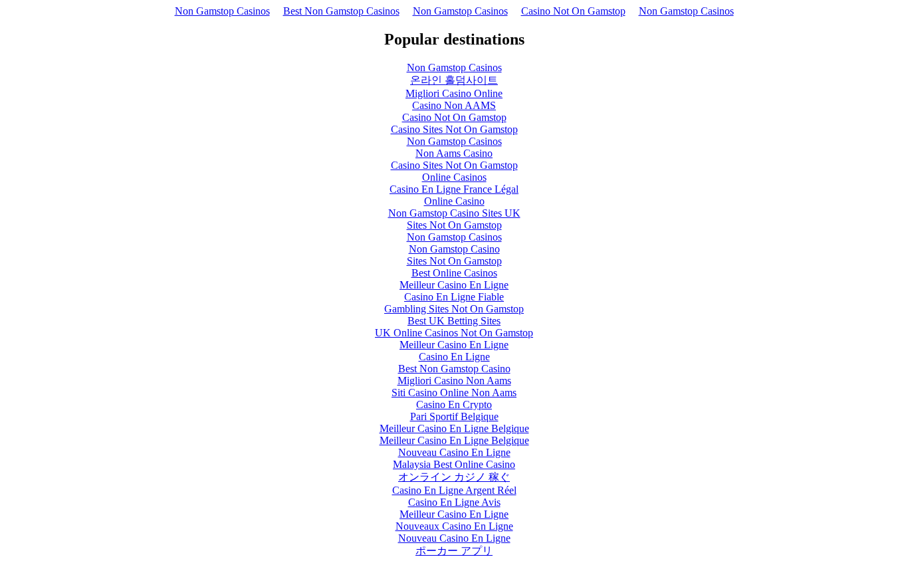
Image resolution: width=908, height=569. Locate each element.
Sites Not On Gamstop (454, 225)
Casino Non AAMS (454, 105)
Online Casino (454, 201)
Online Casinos (454, 177)
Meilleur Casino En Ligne (454, 284)
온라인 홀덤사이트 (454, 80)
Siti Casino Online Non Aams (454, 392)
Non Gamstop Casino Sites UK (454, 213)
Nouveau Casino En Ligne (454, 452)
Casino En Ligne (454, 356)
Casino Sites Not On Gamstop (454, 129)
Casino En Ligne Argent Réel (454, 490)
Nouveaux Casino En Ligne (454, 526)
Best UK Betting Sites (454, 320)
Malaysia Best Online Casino (454, 464)
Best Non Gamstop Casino (454, 368)
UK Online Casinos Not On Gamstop (454, 332)
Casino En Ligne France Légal (454, 189)
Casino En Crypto (454, 404)
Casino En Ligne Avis (454, 502)
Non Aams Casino (454, 153)
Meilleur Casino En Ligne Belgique (454, 428)
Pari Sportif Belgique (454, 416)
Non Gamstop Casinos (222, 11)
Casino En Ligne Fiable (454, 296)
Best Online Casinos (454, 273)
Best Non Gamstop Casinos (341, 11)
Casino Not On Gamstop (573, 11)
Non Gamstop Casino (454, 249)
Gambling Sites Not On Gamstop (454, 308)
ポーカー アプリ (454, 550)
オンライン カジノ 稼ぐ (454, 477)
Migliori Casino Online (454, 93)
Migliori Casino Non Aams (454, 380)
